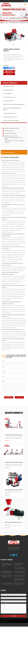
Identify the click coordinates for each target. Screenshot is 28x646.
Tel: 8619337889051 (8, 130)
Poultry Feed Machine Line (9, 113)
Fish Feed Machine (7, 93)
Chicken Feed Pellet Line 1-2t (10, 117)
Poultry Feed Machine (8, 100)
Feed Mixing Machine (8, 90)
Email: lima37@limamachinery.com (12, 128)
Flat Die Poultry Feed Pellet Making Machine (13, 104)
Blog (7, 22)
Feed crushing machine (9, 86)
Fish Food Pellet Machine (14, 22)
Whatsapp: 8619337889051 (11, 133)
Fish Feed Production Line (9, 97)
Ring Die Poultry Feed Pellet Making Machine (12, 109)
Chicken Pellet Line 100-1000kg (11, 120)
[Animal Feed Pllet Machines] (13, 544)
